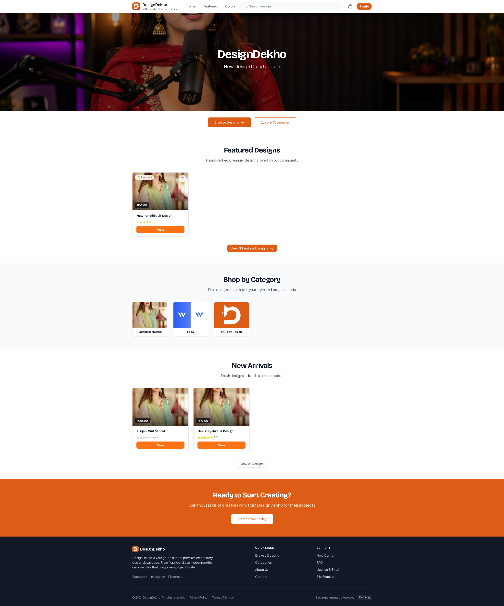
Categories (263, 562)
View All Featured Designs (249, 248)
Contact (261, 577)
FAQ (320, 562)
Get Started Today (252, 519)
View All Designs (252, 464)
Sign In (364, 6)
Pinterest (175, 577)
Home (190, 6)
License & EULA (328, 569)
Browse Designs (226, 122)
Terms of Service (223, 597)
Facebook (139, 577)
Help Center (325, 555)
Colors (230, 6)
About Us (262, 569)
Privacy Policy (199, 597)
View (160, 229)
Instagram (157, 577)
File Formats (325, 577)
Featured (210, 6)
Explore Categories (275, 122)
